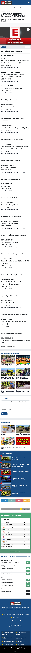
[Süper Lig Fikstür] (29, 556)
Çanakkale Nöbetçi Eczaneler (7, 633)
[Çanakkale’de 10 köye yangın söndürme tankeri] (8, 359)
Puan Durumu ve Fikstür (9, 641)
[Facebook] (10, 626)
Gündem (3, 7)
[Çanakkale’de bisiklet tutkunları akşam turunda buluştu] (23, 385)
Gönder (4, 413)
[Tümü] (29, 422)
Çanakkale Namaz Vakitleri (7, 638)
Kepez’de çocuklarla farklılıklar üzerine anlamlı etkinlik (7, 447)
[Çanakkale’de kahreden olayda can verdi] (23, 441)
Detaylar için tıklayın (15, 551)
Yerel (26, 7)
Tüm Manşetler (21, 641)
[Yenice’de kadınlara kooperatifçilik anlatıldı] (23, 372)
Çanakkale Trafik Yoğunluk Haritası (21, 638)
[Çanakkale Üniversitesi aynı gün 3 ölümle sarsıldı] (8, 372)
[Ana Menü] (28, 2)
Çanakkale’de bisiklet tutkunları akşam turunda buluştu (22, 391)
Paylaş (4, 46)
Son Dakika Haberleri (8, 644)
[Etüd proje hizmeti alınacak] (8, 428)
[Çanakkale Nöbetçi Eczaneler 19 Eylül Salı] (15, 36)
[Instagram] (15, 626)
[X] (13, 626)
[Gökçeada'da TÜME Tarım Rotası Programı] (23, 359)
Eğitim (21, 7)
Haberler (3, 11)
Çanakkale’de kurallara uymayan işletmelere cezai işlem (8, 391)
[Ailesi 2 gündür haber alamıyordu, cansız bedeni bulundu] (23, 428)
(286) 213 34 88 (16, 617)
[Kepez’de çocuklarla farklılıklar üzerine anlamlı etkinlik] (8, 441)
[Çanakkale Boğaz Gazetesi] (6, 2)
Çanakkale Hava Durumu (21, 633)
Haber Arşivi (21, 644)
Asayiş (10, 7)
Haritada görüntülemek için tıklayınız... (13, 67)
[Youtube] (18, 626)
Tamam (15, 651)
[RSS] (21, 626)
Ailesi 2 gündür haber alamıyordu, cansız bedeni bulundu (23, 434)
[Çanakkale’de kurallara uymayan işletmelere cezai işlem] (8, 385)
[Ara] (26, 2)
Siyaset (15, 7)
